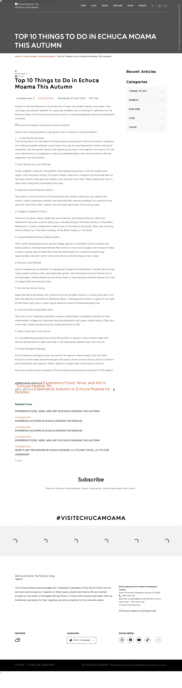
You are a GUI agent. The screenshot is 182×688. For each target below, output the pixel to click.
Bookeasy (128, 665)
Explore (134, 109)
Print (21, 76)
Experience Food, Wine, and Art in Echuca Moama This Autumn (57, 411)
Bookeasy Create (158, 665)
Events (18, 461)
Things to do (138, 91)
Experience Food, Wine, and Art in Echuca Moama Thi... (61, 384)
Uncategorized (24, 98)
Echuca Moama (46, 98)
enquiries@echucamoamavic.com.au (144, 599)
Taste (133, 127)
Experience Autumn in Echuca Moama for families (62, 390)
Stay (132, 118)
